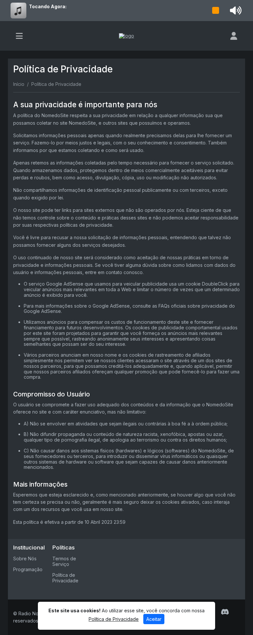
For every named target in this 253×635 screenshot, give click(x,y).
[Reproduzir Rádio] (215, 10)
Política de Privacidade (65, 577)
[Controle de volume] (234, 10)
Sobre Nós (25, 558)
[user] (233, 36)
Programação (27, 569)
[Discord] (225, 612)
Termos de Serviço (64, 561)
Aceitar (153, 619)
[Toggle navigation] (19, 36)
